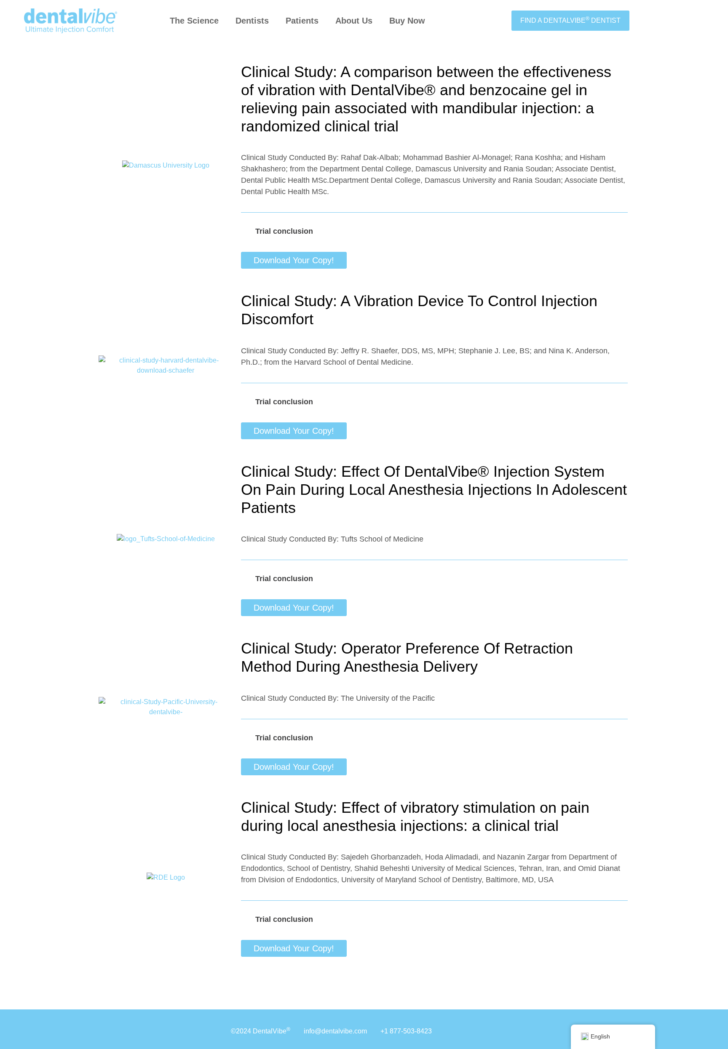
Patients (302, 20)
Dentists (252, 20)
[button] (434, 231)
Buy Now (407, 20)
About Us (353, 20)
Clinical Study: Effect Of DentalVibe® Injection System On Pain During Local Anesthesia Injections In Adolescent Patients (434, 489)
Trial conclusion (284, 231)
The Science (194, 20)
